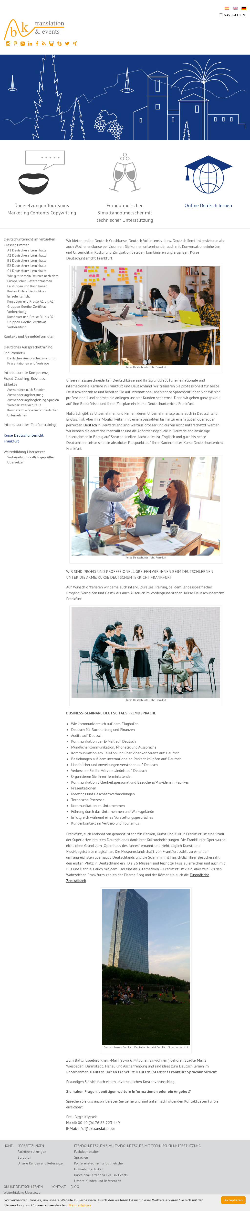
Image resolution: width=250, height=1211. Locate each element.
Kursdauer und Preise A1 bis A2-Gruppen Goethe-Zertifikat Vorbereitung (31, 306)
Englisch (73, 419)
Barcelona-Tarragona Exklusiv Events (101, 1175)
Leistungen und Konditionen (27, 286)
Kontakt (59, 1186)
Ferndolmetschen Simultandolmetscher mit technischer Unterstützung (124, 212)
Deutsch (90, 425)
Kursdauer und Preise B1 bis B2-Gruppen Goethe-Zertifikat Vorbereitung (31, 322)
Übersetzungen (31, 1146)
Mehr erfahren (80, 1205)
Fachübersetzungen (32, 1151)
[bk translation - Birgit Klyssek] (34, 29)
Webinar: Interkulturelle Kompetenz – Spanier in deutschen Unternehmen (32, 410)
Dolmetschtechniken (88, 1169)
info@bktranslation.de (96, 1128)
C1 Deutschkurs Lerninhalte (27, 271)
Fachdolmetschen (87, 1151)
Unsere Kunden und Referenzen (41, 1163)
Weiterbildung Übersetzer (24, 451)
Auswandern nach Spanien (26, 389)
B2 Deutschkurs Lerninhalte (27, 265)
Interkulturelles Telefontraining (30, 424)
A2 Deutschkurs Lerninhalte (27, 255)
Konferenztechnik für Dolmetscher (99, 1163)
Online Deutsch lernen (208, 205)
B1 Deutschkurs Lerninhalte (27, 260)
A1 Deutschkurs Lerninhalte (27, 250)
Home (8, 1146)
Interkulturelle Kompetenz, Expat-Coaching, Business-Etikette (26, 378)
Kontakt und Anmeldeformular (29, 336)
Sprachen (24, 1157)
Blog (75, 1186)
